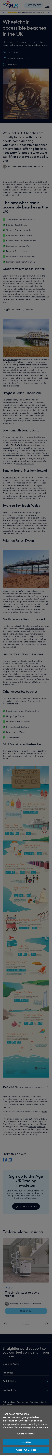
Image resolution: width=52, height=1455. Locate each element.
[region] (26, 1430)
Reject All (26, 1442)
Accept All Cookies (26, 1449)
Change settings (26, 1433)
